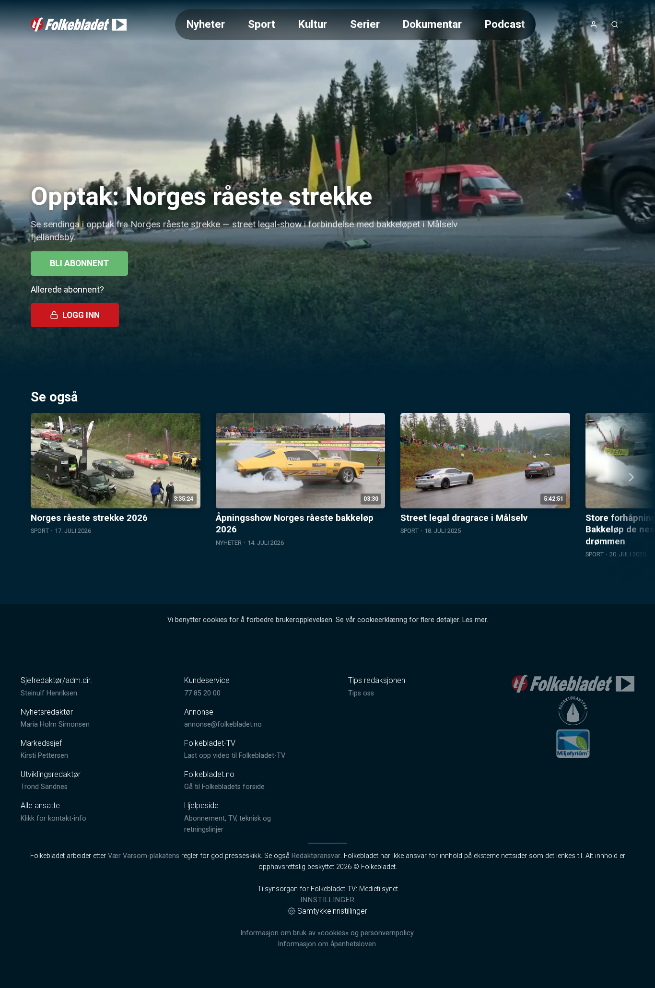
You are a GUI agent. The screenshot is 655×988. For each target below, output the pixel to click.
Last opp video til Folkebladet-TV (234, 756)
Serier (365, 24)
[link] (79, 24)
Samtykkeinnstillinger (332, 911)
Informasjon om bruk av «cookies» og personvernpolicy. (327, 933)
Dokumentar (432, 24)
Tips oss (361, 693)
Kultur (312, 24)
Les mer (474, 620)
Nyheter (206, 24)
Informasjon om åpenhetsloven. (327, 944)
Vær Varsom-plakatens (143, 856)
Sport (261, 24)
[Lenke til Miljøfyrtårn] (573, 743)
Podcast (505, 24)
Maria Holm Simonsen (55, 724)
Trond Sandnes (44, 787)
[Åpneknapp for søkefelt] (614, 24)
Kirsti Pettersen (44, 756)
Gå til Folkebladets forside (224, 787)
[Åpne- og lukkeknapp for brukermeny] (593, 24)
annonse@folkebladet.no (223, 724)
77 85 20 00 (202, 693)
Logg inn (81, 315)
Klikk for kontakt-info (53, 818)
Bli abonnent (79, 263)
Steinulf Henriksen (49, 693)
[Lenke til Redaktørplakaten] (573, 710)
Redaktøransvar (316, 856)
